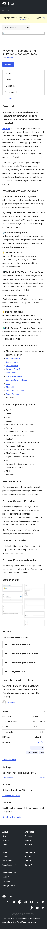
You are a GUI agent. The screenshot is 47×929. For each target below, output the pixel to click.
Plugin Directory (8, 11)
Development (11, 92)
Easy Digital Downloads (16, 380)
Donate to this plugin (11, 817)
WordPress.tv (9, 865)
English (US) (40, 742)
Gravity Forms (12, 362)
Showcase (29, 832)
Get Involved (30, 852)
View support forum (11, 795)
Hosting (5, 840)
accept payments (37, 748)
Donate (29, 861)
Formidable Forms (14, 376)
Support (8, 98)
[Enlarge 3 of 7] (19, 608)
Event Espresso (13, 394)
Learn (4, 852)
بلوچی (10, 896)
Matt (5, 877)
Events (28, 856)
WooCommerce (13, 358)
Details (8, 73)
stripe (41, 753)
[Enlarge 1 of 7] (19, 587)
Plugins (28, 840)
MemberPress (12, 365)
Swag (28, 865)
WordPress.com (10, 873)
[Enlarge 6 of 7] (41, 614)
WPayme (6, 128)
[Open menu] (43, 3)
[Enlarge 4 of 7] (41, 587)
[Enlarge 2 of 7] (19, 597)
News (4, 836)
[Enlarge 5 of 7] (41, 601)
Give (8, 383)
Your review (7, 777)
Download (8, 64)
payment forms (32, 753)
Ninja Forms (11, 373)
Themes (28, 836)
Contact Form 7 (13, 369)
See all (42, 777)
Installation (10, 86)
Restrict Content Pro (15, 390)
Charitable (10, 387)
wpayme (9, 58)
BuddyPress (9, 885)
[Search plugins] (28, 27)
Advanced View (9, 759)
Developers (7, 861)
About (5, 832)
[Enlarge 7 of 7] (41, 623)
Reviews (8, 80)
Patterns (28, 844)
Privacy (5, 844)
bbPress (7, 881)
